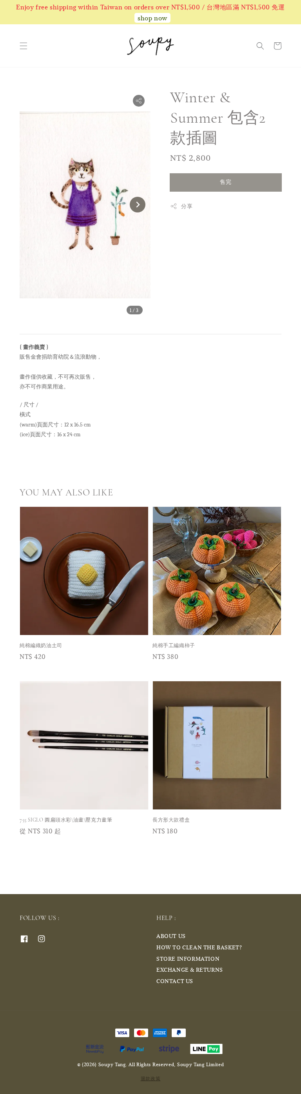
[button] (23, 45)
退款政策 (151, 1078)
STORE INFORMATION (187, 958)
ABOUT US (171, 936)
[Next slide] (137, 204)
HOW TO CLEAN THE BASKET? (199, 947)
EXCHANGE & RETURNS (189, 969)
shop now (152, 17)
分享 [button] (186, 206)
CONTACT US (174, 981)
